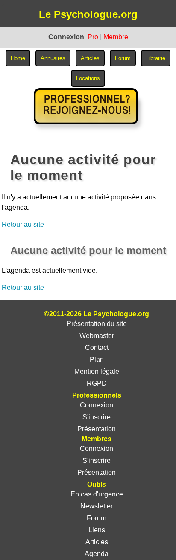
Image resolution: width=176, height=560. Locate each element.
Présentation (96, 429)
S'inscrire (96, 417)
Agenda (97, 553)
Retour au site (23, 224)
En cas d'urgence (96, 494)
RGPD (97, 383)
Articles (96, 542)
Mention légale (96, 371)
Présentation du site (97, 323)
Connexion (96, 405)
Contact (97, 347)
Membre (115, 36)
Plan (97, 359)
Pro (93, 36)
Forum (96, 518)
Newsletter (96, 506)
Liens (96, 530)
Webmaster (96, 335)
